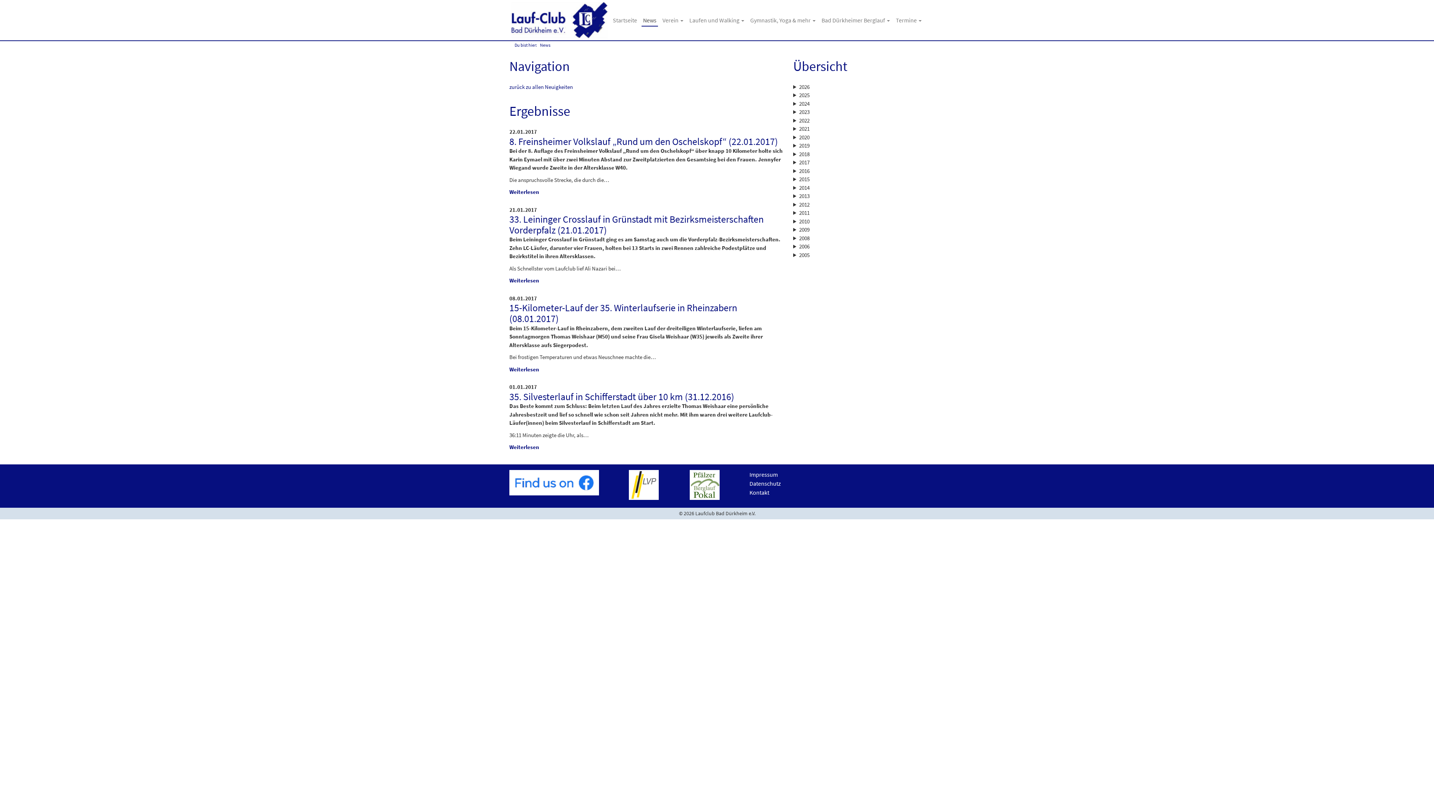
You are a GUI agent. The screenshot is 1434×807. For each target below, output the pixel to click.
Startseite (625, 20)
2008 (804, 238)
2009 (804, 229)
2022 (804, 120)
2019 (804, 145)
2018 (804, 154)
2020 (804, 137)
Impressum (763, 474)
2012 (804, 204)
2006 (804, 246)
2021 (804, 128)
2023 (804, 111)
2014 (804, 187)
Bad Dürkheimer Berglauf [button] (854, 20)
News (650, 20)
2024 (804, 103)
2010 (804, 221)
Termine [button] (907, 20)
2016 (804, 170)
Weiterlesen (524, 191)
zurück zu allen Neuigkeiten (541, 86)
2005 (804, 255)
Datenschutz (765, 483)
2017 (804, 162)
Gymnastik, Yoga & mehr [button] (781, 20)
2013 (804, 196)
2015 (804, 179)
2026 (804, 86)
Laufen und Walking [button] (715, 20)
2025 (804, 95)
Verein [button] (671, 20)
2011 (804, 212)
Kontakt (759, 492)
